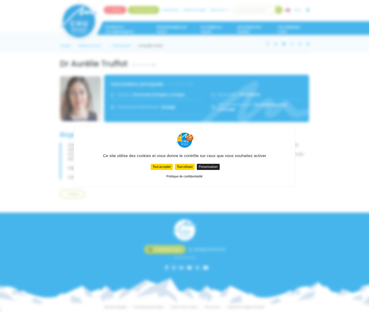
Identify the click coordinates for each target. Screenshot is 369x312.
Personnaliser (208, 166)
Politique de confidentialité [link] (184, 176)
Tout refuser (185, 166)
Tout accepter (162, 166)
